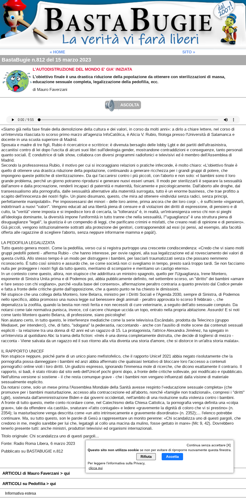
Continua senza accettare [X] (209, 445)
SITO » (188, 52)
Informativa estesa (20, 493)
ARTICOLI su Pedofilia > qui (29, 483)
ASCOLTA (129, 105)
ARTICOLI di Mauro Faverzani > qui (36, 473)
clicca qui (96, 468)
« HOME (57, 52)
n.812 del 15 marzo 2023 (46, 60)
